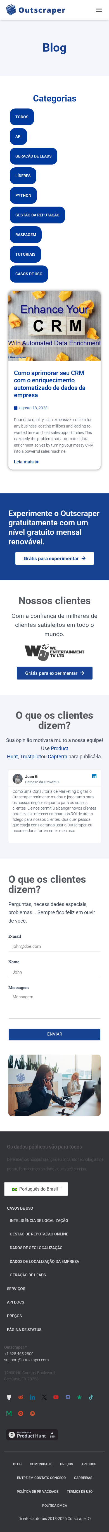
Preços (14, 1316)
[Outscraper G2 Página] (20, 1413)
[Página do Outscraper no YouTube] (56, 1397)
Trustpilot (30, 756)
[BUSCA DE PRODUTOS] (32, 1413)
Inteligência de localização (39, 1220)
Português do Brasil (38, 1189)
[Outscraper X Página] (44, 1397)
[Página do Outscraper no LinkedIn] (32, 1397)
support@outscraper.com (26, 1360)
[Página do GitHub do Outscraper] (9, 1397)
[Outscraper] (37, 10)
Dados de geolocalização (36, 1248)
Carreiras (83, 1478)
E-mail (14, 936)
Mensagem (18, 987)
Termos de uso (80, 1492)
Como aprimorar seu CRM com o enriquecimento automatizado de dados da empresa (50, 384)
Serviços (16, 1288)
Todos (22, 117)
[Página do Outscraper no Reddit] (20, 1397)
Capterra (57, 756)
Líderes (23, 176)
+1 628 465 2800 (19, 1353)
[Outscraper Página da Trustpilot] (79, 1397)
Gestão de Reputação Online (39, 1234)
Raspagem (25, 234)
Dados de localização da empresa (44, 1261)
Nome (13, 961)
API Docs (15, 1302)
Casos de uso (28, 274)
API (18, 136)
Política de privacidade (37, 1492)
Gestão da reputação (37, 215)
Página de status (24, 1329)
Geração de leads (33, 156)
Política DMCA (54, 1506)
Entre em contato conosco (41, 1478)
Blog (17, 1464)
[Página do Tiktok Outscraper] (91, 1397)
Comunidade (41, 1464)
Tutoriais (25, 254)
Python (23, 195)
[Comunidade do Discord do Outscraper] (67, 1397)
